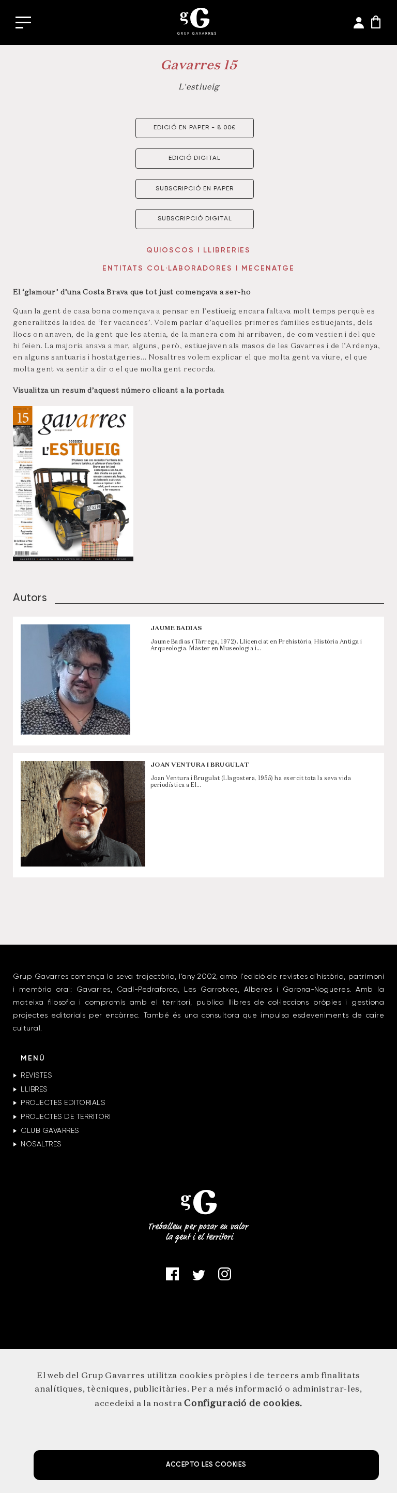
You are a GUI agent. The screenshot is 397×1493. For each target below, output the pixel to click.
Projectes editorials (63, 1103)
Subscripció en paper (195, 189)
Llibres (34, 1089)
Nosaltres (41, 1144)
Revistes (36, 1075)
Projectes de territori (66, 1117)
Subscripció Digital (195, 219)
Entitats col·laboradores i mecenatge (198, 268)
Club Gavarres (50, 1130)
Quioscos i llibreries (198, 250)
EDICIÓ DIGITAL (195, 158)
